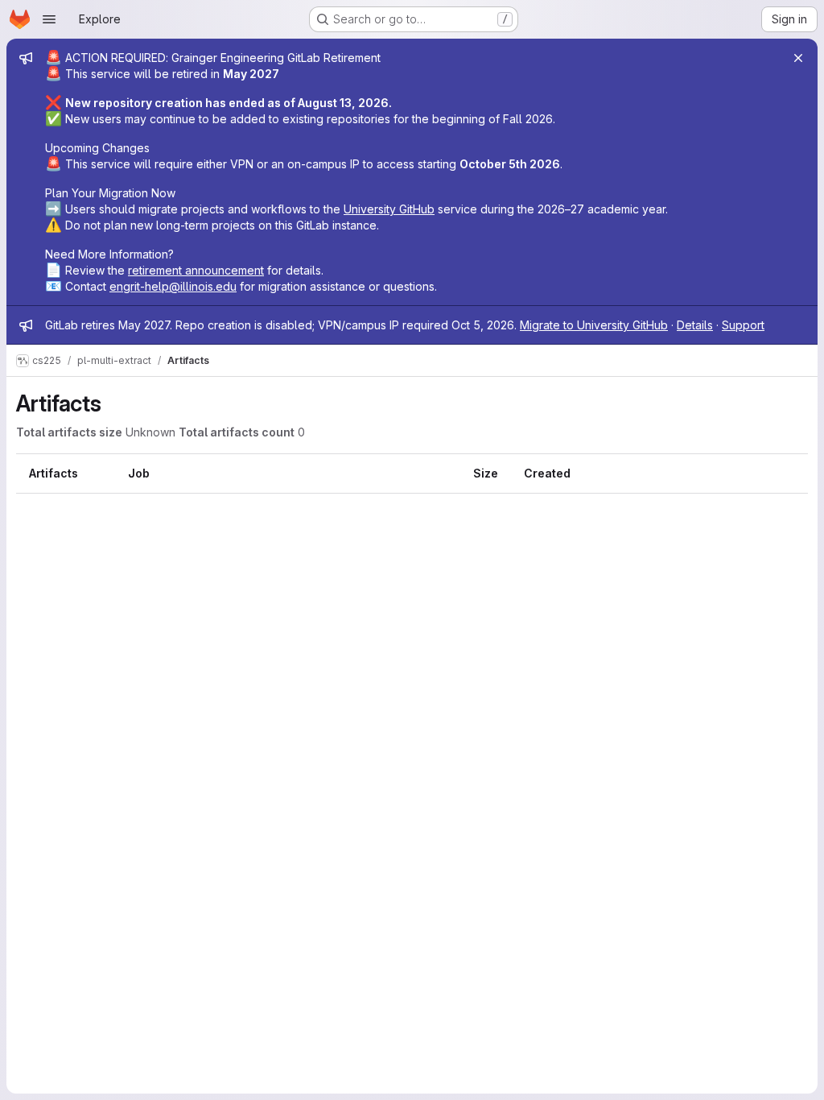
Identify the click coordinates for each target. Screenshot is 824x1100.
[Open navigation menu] (49, 19)
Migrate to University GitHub (594, 325)
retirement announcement (196, 270)
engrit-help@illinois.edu (173, 286)
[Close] (798, 58)
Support (743, 325)
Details (695, 325)
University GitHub (389, 209)
